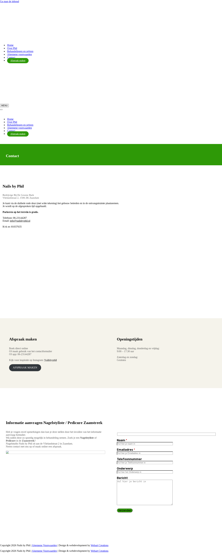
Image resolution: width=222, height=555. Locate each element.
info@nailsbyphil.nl (20, 220)
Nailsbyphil (50, 360)
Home (10, 45)
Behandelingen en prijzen (20, 51)
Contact (11, 57)
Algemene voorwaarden (19, 54)
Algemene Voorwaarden (44, 545)
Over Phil (12, 48)
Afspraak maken (17, 60)
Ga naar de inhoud (9, 1)
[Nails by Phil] (16, 34)
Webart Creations (99, 545)
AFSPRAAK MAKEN (25, 367)
